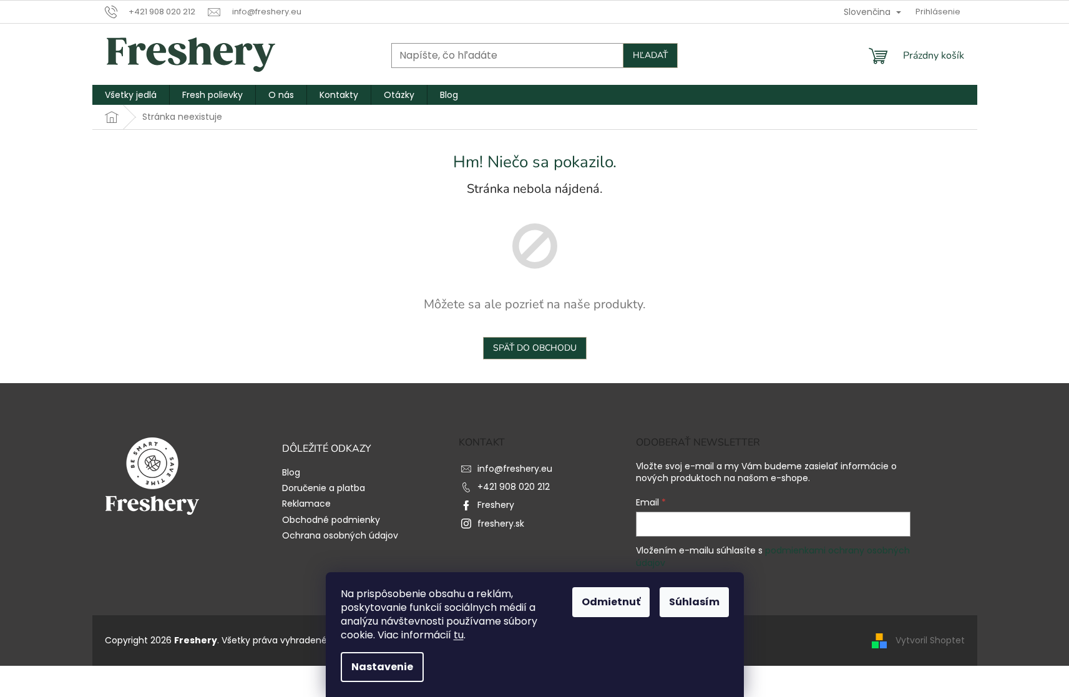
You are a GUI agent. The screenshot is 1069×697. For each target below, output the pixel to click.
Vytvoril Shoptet (930, 640)
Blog (291, 473)
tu (459, 635)
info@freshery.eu (514, 468)
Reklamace (306, 504)
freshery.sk (500, 523)
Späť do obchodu (535, 348)
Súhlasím (694, 602)
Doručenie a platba (323, 488)
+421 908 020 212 (513, 486)
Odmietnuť (611, 602)
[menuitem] (130, 95)
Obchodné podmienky (331, 520)
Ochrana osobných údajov (340, 536)
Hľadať (650, 55)
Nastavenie (382, 667)
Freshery (495, 505)
